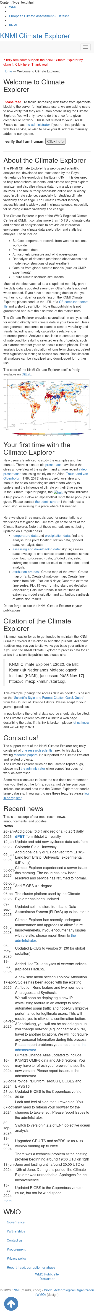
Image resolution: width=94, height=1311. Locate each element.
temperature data (25, 535)
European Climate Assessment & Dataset (39, 16)
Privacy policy (16, 1258)
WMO (13, 7)
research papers (25, 754)
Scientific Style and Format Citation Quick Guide (48, 697)
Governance (16, 1222)
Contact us (14, 1240)
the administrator (38, 124)
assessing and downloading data (36, 549)
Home (7, 71)
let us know (81, 722)
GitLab (26, 374)
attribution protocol (26, 571)
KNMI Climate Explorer (35, 35)
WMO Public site (47, 1274)
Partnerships (16, 1231)
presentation (54, 464)
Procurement (16, 1249)
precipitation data (57, 535)
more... (8, 1200)
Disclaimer (47, 1278)
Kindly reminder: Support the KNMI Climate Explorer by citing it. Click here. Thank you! (43, 62)
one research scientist (37, 750)
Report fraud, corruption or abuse (31, 1267)
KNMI (13, 25)
